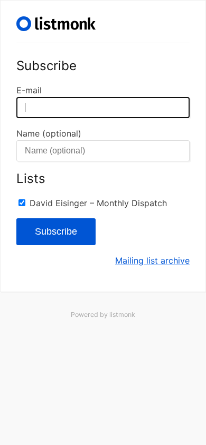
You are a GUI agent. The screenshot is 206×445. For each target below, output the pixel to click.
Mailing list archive (152, 260)
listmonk (122, 314)
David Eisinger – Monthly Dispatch (98, 203)
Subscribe (56, 231)
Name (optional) (48, 133)
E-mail (29, 90)
